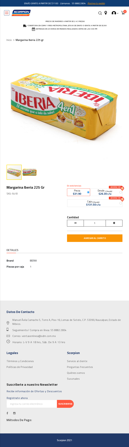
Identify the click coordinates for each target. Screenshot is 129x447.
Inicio (9, 40)
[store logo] (21, 13)
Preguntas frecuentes (80, 367)
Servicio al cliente (77, 361)
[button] (29, 172)
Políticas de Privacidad (20, 367)
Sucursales (73, 379)
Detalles (12, 250)
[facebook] (7, 413)
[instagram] (14, 413)
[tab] (12, 250)
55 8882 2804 (58, 330)
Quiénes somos (76, 373)
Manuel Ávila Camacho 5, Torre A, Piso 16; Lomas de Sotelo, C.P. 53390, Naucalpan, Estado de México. (66, 322)
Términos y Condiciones (20, 361)
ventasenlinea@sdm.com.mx (39, 336)
